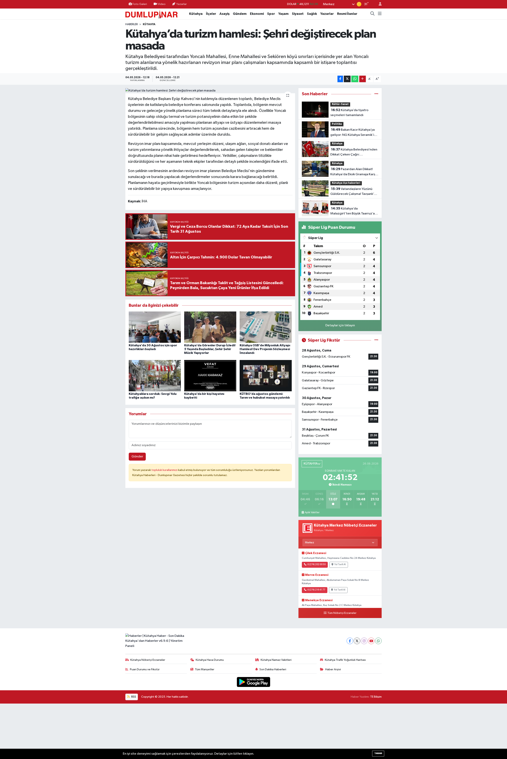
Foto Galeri (139, 4)
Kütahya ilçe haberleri (346, 183)
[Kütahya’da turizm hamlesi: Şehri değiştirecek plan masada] (210, 90)
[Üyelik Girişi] (378, 4)
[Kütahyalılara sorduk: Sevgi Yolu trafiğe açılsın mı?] (155, 375)
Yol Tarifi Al (340, 564)
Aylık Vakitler (312, 512)
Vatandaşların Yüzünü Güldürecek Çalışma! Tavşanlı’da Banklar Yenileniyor (354, 192)
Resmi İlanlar (347, 13)
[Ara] (372, 13)
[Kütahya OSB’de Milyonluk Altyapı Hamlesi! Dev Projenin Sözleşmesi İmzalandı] (266, 327)
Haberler (131, 24)
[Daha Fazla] (362, 79)
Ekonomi (257, 13)
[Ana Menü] (380, 13)
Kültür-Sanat (340, 104)
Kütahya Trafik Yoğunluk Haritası (345, 659)
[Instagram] (364, 641)
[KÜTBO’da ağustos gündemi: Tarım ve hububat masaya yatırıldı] (266, 375)
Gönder (137, 456)
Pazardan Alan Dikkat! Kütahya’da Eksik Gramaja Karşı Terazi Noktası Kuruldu (353, 172)
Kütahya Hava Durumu (210, 659)
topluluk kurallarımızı (165, 470)
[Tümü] (376, 94)
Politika (337, 124)
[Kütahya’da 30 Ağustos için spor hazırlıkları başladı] (155, 327)
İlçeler (211, 13)
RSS (133, 696)
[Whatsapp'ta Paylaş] (354, 79)
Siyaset (298, 13)
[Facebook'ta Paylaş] (340, 79)
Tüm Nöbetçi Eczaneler (341, 613)
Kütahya (196, 13)
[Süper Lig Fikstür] (376, 340)
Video (162, 4)
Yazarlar (181, 4)
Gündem (240, 13)
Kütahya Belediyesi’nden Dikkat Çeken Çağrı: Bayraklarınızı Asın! (353, 152)
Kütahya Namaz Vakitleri (276, 659)
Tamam (378, 753)
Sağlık (312, 13)
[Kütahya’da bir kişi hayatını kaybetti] (210, 375)
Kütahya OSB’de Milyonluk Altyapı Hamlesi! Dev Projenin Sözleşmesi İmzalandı (265, 349)
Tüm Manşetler (204, 669)
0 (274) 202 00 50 (316, 564)
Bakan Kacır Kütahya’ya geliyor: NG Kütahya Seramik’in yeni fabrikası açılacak (353, 132)
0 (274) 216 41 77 (316, 590)
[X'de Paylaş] (347, 79)
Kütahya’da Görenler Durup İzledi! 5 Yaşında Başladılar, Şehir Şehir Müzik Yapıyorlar (209, 349)
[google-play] (253, 682)
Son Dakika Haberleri (272, 669)
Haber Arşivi (333, 669)
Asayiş (224, 13)
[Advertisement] (253, 731)
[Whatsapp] (378, 641)
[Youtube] (371, 641)
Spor (271, 13)
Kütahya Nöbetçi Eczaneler (147, 659)
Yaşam (283, 13)
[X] (357, 641)
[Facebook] (350, 641)
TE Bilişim (376, 696)
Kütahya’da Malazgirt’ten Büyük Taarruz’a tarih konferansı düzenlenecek (352, 211)
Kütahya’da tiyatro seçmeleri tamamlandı (349, 112)
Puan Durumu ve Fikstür (145, 669)
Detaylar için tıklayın (340, 325)
